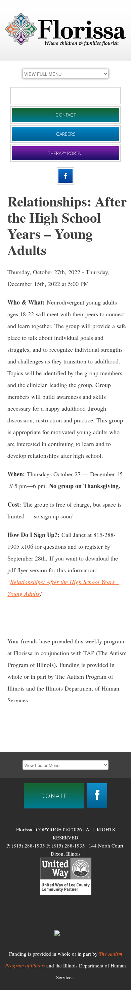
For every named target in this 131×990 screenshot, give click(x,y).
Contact (65, 115)
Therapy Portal (65, 153)
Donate (65, 95)
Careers (65, 134)
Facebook (65, 176)
